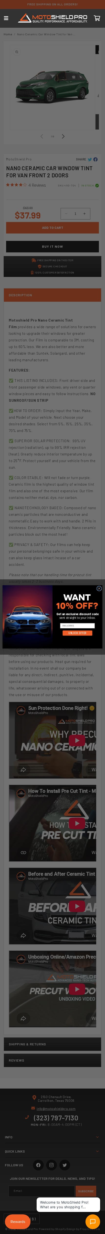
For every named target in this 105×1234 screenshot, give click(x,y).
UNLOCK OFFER (77, 633)
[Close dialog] (99, 588)
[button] (6, 18)
